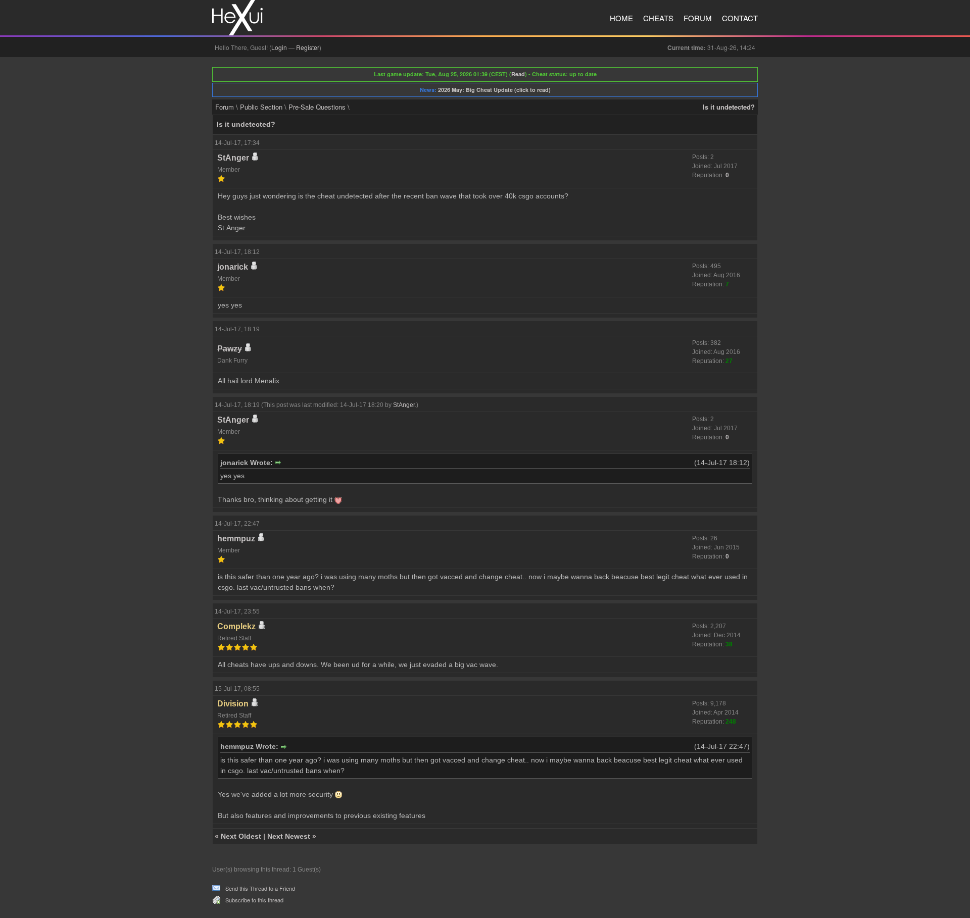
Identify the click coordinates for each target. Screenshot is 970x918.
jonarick (232, 267)
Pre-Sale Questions (317, 107)
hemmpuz (236, 538)
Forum (698, 18)
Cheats (658, 18)
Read (518, 74)
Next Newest (288, 836)
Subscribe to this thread (254, 900)
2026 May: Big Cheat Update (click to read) (494, 89)
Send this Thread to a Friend (260, 888)
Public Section (261, 107)
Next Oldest (241, 836)
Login (279, 47)
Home (621, 18)
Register (307, 47)
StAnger (233, 158)
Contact (740, 18)
